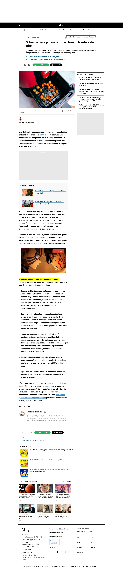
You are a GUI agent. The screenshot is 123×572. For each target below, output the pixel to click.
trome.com (65, 566)
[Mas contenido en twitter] (61, 552)
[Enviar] (19, 30)
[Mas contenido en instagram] (65, 552)
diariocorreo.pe (75, 566)
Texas (53, 29)
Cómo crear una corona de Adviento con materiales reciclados (49, 203)
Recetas (92, 547)
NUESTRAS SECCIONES (83, 529)
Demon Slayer (82, 29)
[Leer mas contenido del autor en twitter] (45, 412)
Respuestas (81, 532)
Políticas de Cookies (55, 536)
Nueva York (59, 29)
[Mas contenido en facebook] (58, 552)
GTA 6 (89, 29)
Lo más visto (25, 447)
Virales (79, 547)
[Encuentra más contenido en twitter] (25, 65)
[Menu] (20, 25)
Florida (41, 29)
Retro (91, 542)
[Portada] (26, 533)
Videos (92, 532)
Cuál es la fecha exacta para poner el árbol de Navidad (50, 192)
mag (94, 566)
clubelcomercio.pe (37, 566)
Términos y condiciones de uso (58, 529)
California (47, 29)
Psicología (66, 29)
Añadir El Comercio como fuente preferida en (81, 37)
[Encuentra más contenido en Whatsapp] (29, 65)
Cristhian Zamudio (28, 122)
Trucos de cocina (39, 440)
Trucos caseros (26, 440)
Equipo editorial (26, 534)
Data (91, 537)
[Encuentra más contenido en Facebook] (21, 65)
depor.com (56, 566)
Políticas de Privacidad (56, 532)
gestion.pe (48, 566)
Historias (80, 553)
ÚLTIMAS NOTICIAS (85, 74)
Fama (79, 542)
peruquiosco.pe (86, 566)
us (78, 537)
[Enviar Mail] (20, 122)
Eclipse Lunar (73, 29)
